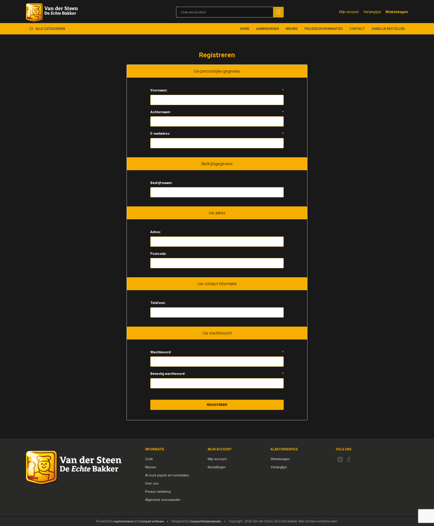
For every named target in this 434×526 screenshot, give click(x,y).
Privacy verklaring (158, 492)
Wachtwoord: (160, 352)
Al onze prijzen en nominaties (167, 475)
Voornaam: (158, 90)
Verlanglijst (279, 467)
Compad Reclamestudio (205, 521)
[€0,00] (396, 12)
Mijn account (349, 12)
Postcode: (158, 254)
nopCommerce (123, 521)
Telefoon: (158, 303)
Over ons (151, 483)
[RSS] (357, 458)
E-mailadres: (160, 134)
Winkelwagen (280, 459)
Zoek (149, 459)
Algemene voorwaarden (162, 500)
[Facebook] (348, 459)
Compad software (152, 521)
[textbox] (224, 12)
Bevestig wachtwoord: (167, 374)
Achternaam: (160, 112)
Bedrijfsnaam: (161, 183)
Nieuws (150, 467)
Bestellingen (217, 467)
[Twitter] (340, 459)
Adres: (155, 232)
